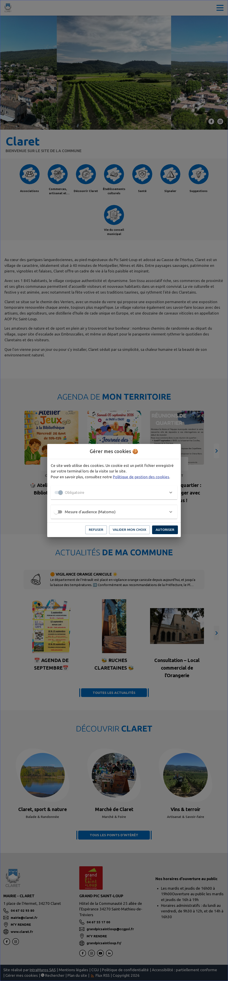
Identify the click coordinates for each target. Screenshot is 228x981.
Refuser (96, 529)
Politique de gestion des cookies (141, 477)
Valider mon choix (129, 529)
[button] (114, 492)
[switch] (56, 512)
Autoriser (165, 529)
